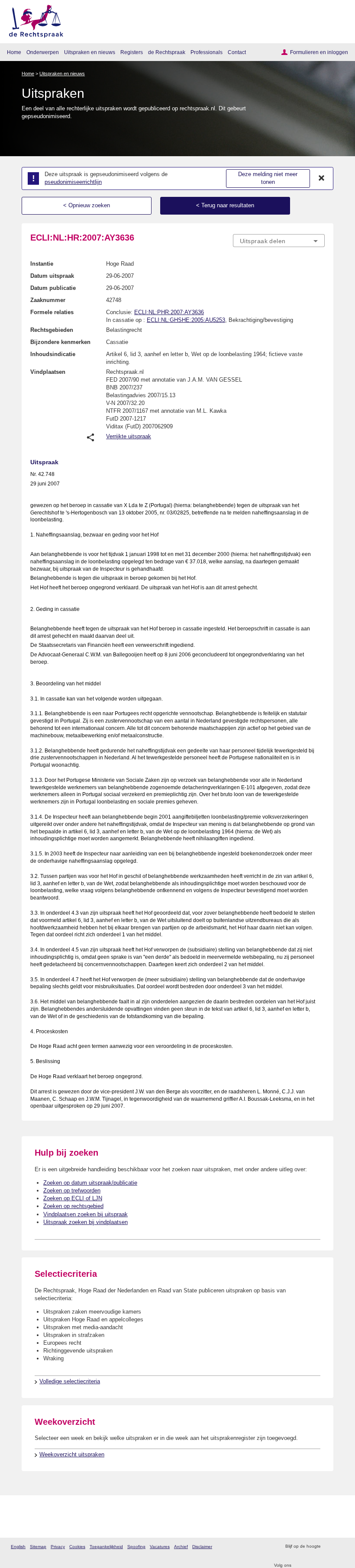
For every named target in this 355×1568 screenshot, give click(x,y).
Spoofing (136, 1546)
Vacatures (160, 1546)
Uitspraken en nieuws (89, 52)
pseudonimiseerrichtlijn (73, 182)
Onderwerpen (42, 52)
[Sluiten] (321, 178)
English (18, 1546)
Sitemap (38, 1546)
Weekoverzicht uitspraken (71, 1454)
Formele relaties (52, 312)
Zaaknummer (47, 300)
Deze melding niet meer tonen (267, 178)
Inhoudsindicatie (52, 354)
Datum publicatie (53, 288)
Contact (237, 52)
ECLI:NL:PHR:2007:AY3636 (169, 312)
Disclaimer (202, 1546)
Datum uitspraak (52, 276)
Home (14, 52)
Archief (181, 1546)
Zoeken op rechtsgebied (73, 1206)
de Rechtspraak (166, 52)
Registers (131, 52)
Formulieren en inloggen (319, 52)
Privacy (58, 1546)
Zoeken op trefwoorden (71, 1190)
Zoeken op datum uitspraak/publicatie (90, 1182)
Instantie (41, 263)
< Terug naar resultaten (225, 205)
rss (328, 1546)
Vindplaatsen (47, 372)
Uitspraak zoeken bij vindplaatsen (85, 1222)
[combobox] (279, 241)
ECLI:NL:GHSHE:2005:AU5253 (186, 320)
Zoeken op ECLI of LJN (72, 1198)
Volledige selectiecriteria (69, 1381)
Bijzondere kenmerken (60, 342)
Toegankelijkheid (106, 1546)
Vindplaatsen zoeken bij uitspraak (85, 1214)
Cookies (77, 1546)
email (339, 1546)
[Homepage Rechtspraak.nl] (33, 19)
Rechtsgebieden (51, 330)
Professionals (206, 52)
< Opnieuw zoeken (86, 205)
